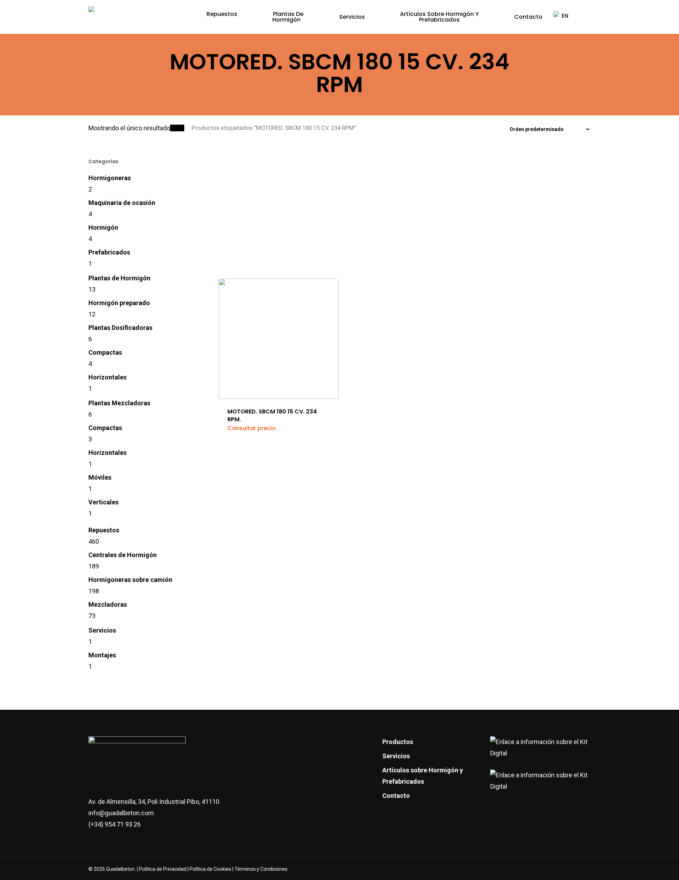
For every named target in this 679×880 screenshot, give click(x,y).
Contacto (396, 795)
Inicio (177, 128)
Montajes (102, 655)
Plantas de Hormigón (119, 278)
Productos (397, 741)
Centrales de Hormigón (122, 555)
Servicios (102, 630)
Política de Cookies (210, 869)
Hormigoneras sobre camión (130, 579)
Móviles (99, 477)
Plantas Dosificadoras (120, 327)
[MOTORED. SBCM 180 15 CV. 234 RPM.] (279, 278)
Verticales (103, 502)
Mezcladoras (107, 604)
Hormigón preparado (119, 303)
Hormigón (103, 227)
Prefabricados (109, 252)
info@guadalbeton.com (121, 813)
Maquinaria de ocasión (121, 202)
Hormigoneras (109, 178)
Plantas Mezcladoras (119, 403)
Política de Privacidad (163, 869)
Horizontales (107, 377)
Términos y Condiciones (261, 869)
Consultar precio (251, 428)
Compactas (105, 352)
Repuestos (103, 530)
